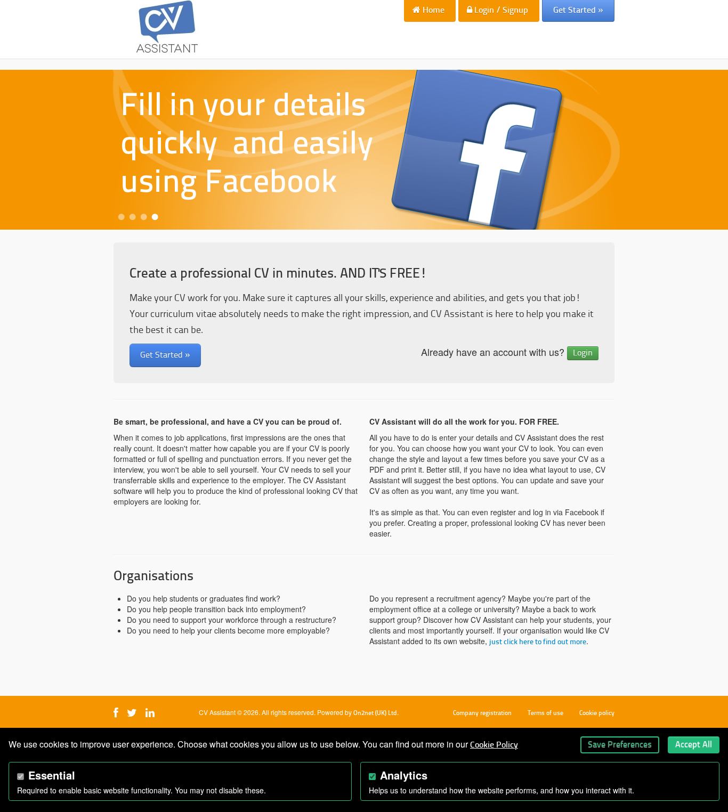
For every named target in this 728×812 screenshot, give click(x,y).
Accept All (693, 745)
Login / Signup (500, 10)
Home (432, 10)
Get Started (578, 10)
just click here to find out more (537, 642)
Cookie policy (596, 713)
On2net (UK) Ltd (375, 713)
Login (583, 353)
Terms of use (545, 713)
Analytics (403, 775)
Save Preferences (620, 745)
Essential (51, 775)
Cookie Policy (494, 745)
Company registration (482, 713)
